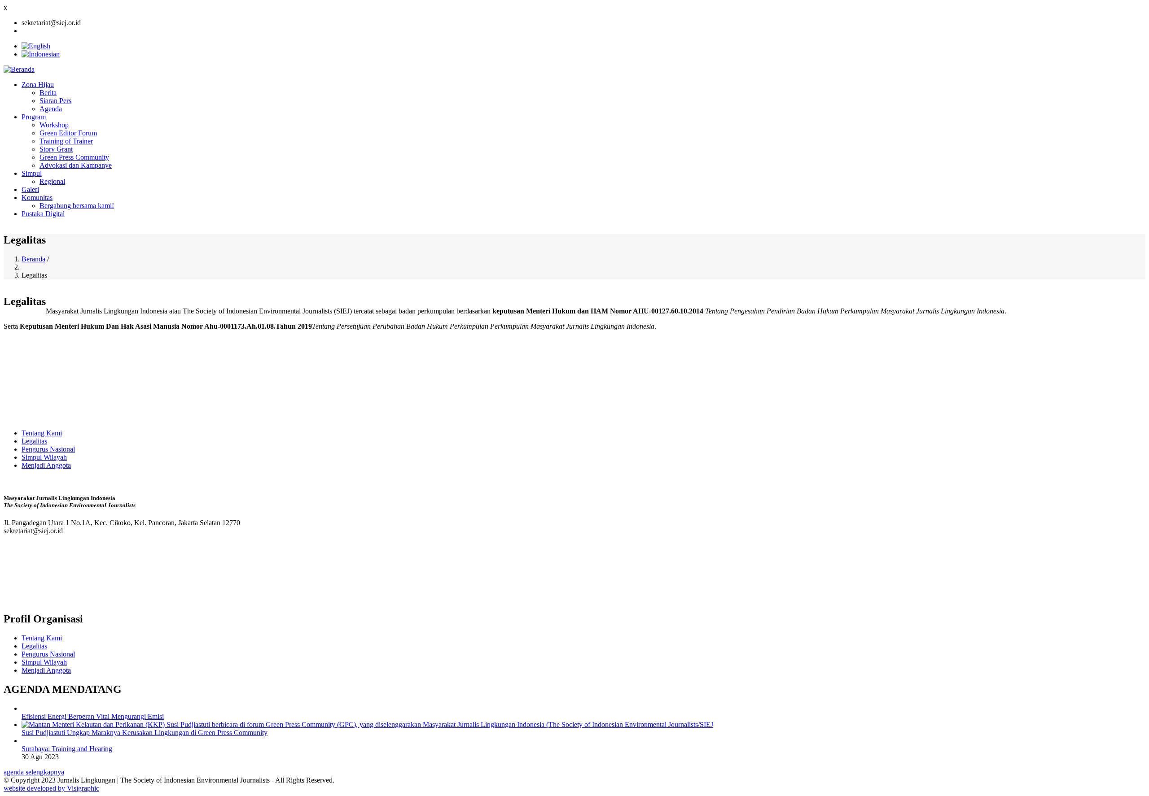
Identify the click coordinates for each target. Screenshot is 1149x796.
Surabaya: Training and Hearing (67, 749)
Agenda (50, 109)
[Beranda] (19, 69)
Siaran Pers (55, 100)
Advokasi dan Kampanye (75, 165)
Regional (52, 181)
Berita (48, 92)
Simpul (32, 173)
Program (34, 117)
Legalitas (34, 441)
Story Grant (56, 149)
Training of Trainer (66, 141)
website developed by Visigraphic (51, 788)
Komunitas (37, 197)
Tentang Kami (42, 433)
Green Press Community (74, 157)
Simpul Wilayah (44, 457)
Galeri (30, 189)
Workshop (54, 125)
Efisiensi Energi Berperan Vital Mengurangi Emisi (93, 716)
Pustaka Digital (43, 213)
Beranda (33, 259)
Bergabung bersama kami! (76, 205)
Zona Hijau (38, 84)
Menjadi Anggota (46, 465)
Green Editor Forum (68, 133)
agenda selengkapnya (34, 772)
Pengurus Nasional (48, 449)
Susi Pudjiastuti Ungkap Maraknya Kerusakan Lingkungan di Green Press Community (145, 732)
